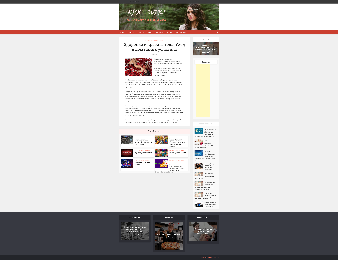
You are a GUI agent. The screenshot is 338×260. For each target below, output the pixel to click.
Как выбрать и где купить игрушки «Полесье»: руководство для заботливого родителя (177, 142)
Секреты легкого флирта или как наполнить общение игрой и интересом (134, 230)
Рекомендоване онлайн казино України (177, 153)
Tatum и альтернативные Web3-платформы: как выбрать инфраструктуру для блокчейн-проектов (205, 155)
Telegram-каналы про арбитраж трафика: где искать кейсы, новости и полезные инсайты (205, 132)
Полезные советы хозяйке (154, 41)
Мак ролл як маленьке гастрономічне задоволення (204, 175)
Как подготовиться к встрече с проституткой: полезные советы (205, 143)
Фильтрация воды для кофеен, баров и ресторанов (210, 204)
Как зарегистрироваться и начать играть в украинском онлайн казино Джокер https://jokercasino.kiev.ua (171, 168)
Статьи (171, 163)
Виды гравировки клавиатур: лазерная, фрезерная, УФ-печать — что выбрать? (143, 141)
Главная (132, 2)
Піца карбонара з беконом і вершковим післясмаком (210, 166)
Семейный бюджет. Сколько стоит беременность (203, 231)
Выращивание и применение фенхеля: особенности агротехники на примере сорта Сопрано (205, 186)
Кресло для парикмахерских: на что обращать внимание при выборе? (206, 48)
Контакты (138, 2)
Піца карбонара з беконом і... (169, 235)
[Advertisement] (203, 90)
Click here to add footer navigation (210, 257)
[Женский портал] (146, 15)
